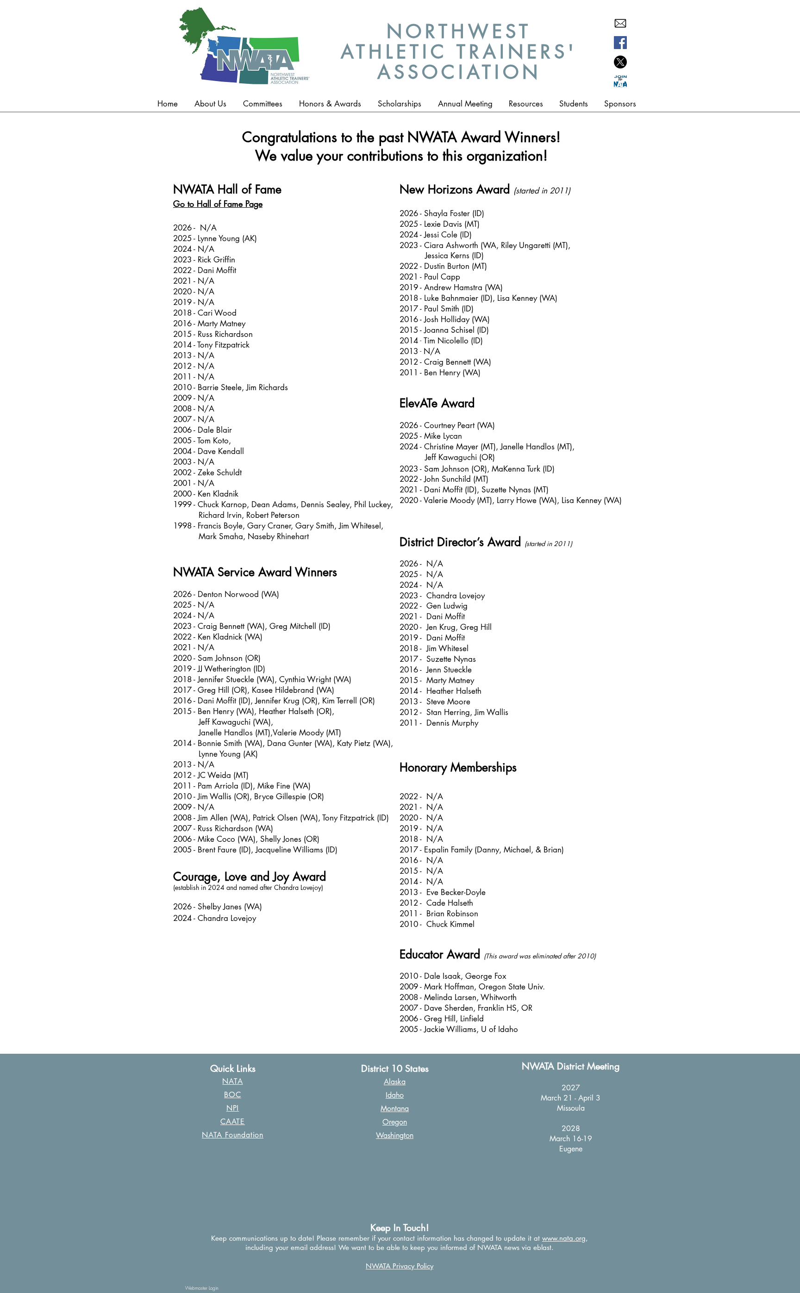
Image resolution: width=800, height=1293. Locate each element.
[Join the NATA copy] (620, 81)
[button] (330, 103)
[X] (620, 62)
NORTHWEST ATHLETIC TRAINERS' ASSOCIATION (459, 51)
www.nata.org (564, 1238)
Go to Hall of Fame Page (217, 203)
